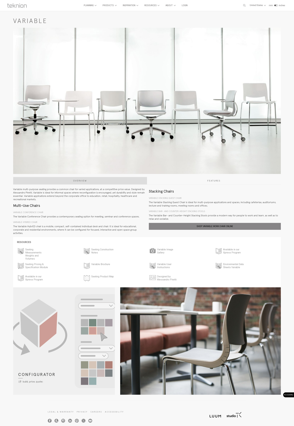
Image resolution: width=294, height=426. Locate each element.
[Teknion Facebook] (50, 421)
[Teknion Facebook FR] (56, 421)
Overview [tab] (80, 180)
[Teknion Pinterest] (77, 421)
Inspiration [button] (129, 5)
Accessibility (114, 412)
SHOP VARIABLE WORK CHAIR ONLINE (215, 226)
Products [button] (108, 5)
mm (271, 5)
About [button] (169, 5)
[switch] (276, 5)
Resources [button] (150, 5)
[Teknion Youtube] (90, 421)
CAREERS (96, 412)
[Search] (244, 5)
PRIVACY (82, 412)
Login (185, 5)
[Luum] (214, 414)
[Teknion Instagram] (63, 421)
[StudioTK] (234, 414)
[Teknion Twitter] (83, 421)
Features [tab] (214, 180)
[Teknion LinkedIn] (70, 421)
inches (282, 5)
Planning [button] (89, 5)
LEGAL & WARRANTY (61, 412)
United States (256, 5)
